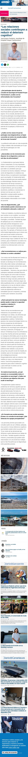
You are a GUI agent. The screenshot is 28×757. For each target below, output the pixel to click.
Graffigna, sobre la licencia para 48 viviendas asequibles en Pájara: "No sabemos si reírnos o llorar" (12, 488)
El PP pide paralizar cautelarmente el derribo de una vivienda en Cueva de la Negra (13, 505)
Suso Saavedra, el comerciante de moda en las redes (13, 616)
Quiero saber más (13, 747)
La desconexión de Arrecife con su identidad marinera (12, 646)
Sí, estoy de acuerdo (10, 752)
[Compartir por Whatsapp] (8, 65)
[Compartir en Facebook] (2, 65)
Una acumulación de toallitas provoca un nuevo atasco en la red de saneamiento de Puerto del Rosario (13, 471)
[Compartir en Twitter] (5, 65)
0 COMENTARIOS (13, 67)
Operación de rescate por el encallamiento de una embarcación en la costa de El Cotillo (14, 523)
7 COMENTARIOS (12, 619)
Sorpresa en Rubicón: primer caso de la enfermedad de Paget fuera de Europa (13, 586)
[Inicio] (14, 8)
